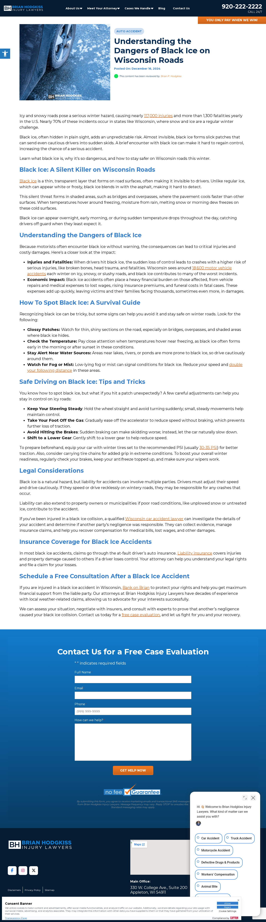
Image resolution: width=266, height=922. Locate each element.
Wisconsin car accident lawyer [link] (154, 518)
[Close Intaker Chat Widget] (253, 798)
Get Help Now (133, 770)
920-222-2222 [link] (242, 6)
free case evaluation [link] (141, 614)
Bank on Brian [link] (136, 587)
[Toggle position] (245, 798)
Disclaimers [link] (14, 890)
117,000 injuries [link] (158, 115)
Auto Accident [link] (129, 31)
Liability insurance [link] (194, 553)
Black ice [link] (28, 181)
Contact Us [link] (181, 8)
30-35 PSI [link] (208, 447)
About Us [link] (72, 8)
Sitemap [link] (49, 890)
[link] (5, 54)
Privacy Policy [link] (33, 890)
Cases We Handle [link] (138, 8)
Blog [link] (161, 8)
